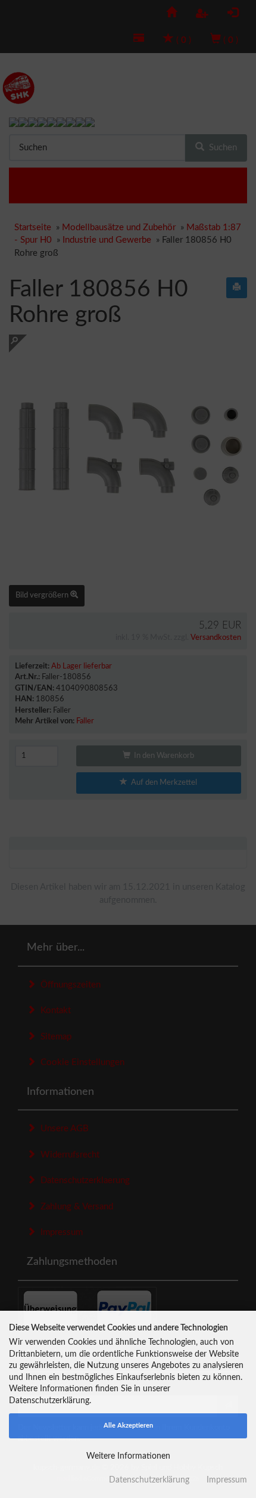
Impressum (227, 1480)
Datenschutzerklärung (149, 1480)
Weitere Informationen (128, 1456)
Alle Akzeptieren (128, 1425)
